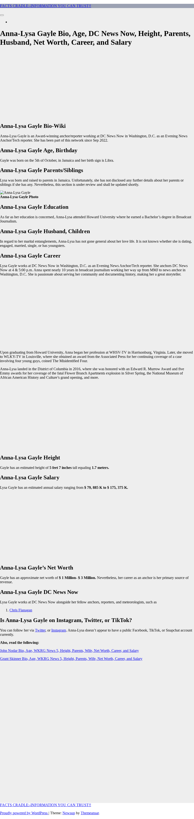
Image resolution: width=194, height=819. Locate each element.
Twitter (40, 630)
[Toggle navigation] (2, 15)
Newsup (68, 813)
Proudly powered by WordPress (24, 813)
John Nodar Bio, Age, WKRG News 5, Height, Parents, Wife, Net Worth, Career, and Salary (69, 651)
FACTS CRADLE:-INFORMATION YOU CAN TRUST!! (45, 6)
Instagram (58, 630)
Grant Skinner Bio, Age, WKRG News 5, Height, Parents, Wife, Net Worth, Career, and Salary (71, 659)
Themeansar (90, 813)
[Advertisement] (97, 85)
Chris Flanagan (20, 610)
